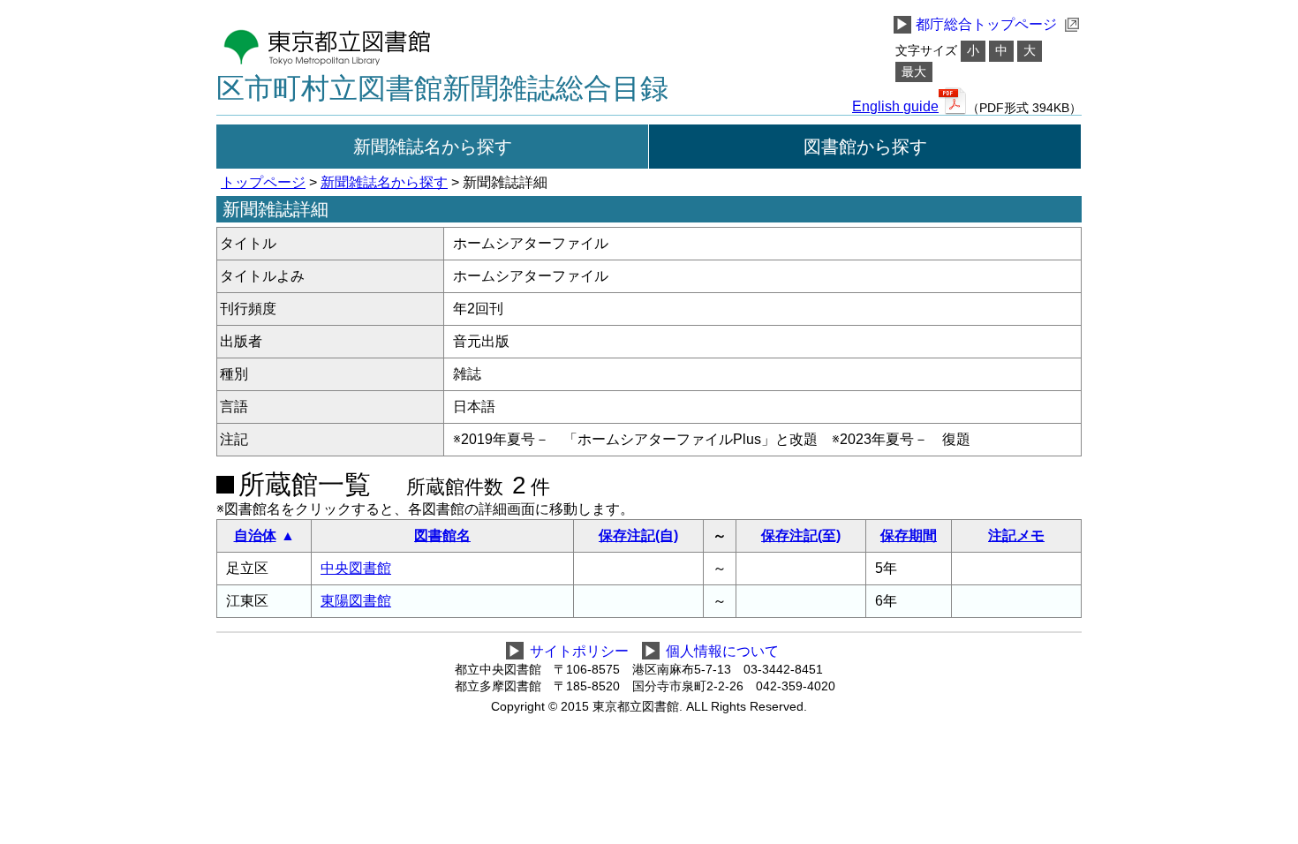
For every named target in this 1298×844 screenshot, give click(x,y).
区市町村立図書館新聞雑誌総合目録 (442, 88)
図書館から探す (865, 146)
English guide (895, 107)
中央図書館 (356, 568)
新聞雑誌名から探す (432, 146)
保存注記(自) (638, 535)
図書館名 (442, 535)
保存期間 (908, 535)
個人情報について (722, 651)
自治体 (255, 535)
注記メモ (1016, 535)
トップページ (263, 182)
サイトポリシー (579, 651)
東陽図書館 (356, 600)
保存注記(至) (801, 535)
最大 (914, 72)
